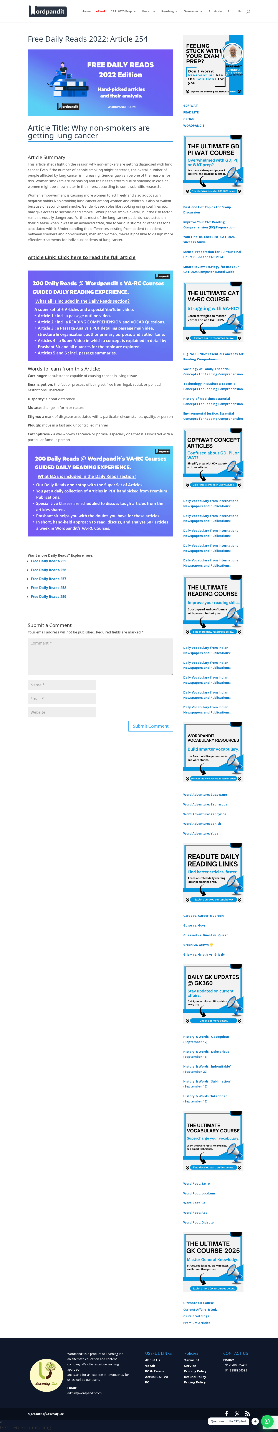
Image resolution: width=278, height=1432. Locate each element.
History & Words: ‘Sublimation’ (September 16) (206, 1084)
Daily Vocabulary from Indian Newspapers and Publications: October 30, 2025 (207, 666)
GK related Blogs (196, 1316)
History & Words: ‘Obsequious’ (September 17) (206, 1039)
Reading (167, 11)
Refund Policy (195, 1377)
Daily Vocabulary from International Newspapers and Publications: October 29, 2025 (211, 563)
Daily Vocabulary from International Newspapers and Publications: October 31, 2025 (211, 504)
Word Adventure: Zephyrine (204, 814)
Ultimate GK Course (198, 1303)
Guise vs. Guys (194, 925)
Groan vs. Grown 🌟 (198, 945)
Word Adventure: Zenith (202, 824)
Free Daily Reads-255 (48, 561)
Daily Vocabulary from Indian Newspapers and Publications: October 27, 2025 (207, 695)
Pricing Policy (195, 1382)
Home (86, 11)
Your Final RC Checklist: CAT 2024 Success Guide (208, 239)
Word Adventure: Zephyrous (205, 804)
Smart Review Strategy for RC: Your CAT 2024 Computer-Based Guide (211, 269)
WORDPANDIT (194, 125)
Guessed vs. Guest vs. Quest (205, 935)
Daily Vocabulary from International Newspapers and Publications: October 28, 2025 (211, 533)
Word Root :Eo (194, 1203)
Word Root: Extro (196, 1183)
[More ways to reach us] (255, 1421)
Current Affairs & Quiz (200, 1309)
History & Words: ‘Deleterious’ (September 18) (206, 1054)
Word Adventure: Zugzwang (205, 794)
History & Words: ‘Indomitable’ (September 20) (207, 1069)
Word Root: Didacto (198, 1222)
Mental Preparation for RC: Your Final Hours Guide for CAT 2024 (212, 254)
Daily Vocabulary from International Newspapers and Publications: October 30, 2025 (211, 519)
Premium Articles (196, 1323)
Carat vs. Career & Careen (203, 916)
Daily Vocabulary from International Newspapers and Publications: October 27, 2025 (211, 548)
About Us (235, 11)
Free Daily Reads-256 (48, 570)
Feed (101, 11)
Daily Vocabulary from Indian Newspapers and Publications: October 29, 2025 (207, 710)
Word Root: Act (195, 1213)
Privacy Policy (195, 1371)
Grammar (191, 11)
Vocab (146, 11)
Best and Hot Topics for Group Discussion (207, 209)
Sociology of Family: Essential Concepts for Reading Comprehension (213, 371)
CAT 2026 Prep (121, 11)
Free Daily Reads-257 (48, 578)
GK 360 (188, 119)
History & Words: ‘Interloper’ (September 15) (205, 1098)
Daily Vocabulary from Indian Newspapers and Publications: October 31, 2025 (207, 651)
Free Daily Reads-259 (48, 596)
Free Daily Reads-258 (48, 587)
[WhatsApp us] (267, 1421)
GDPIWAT (190, 105)
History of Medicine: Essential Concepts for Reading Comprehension (213, 401)
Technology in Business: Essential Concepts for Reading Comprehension (213, 386)
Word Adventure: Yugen (201, 833)
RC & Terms (154, 1371)
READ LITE (191, 112)
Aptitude (215, 11)
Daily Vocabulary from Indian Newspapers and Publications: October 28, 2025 (207, 680)
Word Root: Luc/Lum (199, 1193)
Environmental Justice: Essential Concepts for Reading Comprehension (213, 416)
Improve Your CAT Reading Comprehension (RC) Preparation (209, 224)
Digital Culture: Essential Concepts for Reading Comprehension (213, 356)
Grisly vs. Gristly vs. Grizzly (204, 954)
